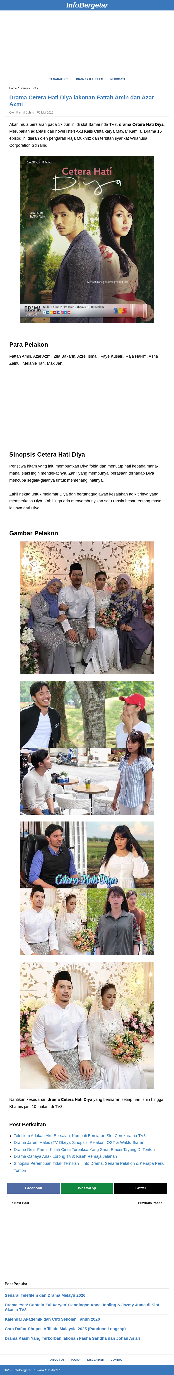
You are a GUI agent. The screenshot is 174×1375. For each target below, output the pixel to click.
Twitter (140, 1188)
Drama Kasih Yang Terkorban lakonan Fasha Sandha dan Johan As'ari (72, 1338)
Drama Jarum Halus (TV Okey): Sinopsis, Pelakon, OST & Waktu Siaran (79, 1142)
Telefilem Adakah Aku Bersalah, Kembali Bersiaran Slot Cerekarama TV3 (80, 1135)
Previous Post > (150, 1203)
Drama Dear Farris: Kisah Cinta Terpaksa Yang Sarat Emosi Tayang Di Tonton (84, 1149)
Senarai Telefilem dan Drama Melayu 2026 (45, 1295)
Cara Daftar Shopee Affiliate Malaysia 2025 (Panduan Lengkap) (65, 1329)
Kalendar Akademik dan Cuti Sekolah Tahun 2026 (52, 1319)
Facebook (33, 1188)
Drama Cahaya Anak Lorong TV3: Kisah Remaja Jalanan (65, 1156)
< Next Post (20, 1203)
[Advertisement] (87, 42)
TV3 (33, 88)
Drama (24, 88)
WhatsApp (87, 1188)
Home (13, 88)
